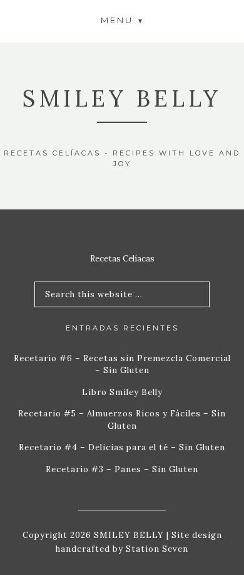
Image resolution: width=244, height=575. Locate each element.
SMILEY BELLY (122, 98)
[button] (122, 19)
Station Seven (155, 549)
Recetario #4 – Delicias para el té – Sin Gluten (122, 447)
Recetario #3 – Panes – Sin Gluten (122, 469)
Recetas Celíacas (122, 258)
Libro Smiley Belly (122, 392)
